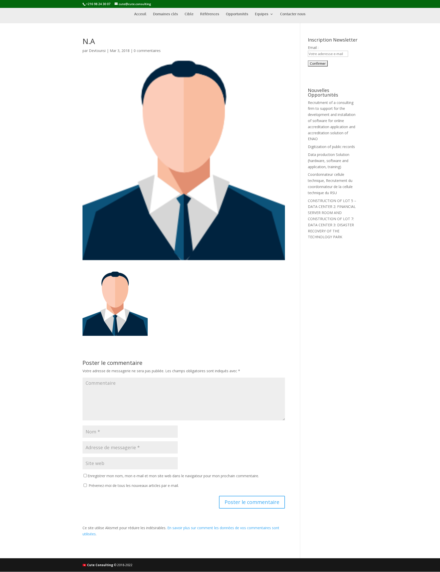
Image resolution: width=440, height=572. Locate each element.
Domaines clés (165, 14)
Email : (313, 47)
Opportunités (237, 14)
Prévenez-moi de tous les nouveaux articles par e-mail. (134, 485)
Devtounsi (97, 50)
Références (209, 14)
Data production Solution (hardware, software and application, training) (328, 160)
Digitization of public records (331, 146)
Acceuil (140, 14)
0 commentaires (147, 50)
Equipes (261, 14)
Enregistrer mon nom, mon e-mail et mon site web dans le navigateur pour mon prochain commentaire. (173, 475)
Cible (189, 14)
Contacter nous (293, 14)
